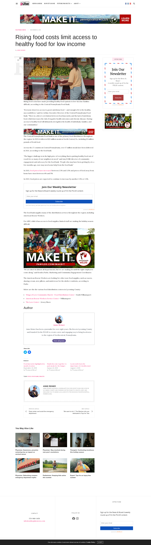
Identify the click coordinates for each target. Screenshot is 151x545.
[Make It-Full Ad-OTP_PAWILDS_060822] (118, 121)
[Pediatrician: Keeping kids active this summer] (55, 465)
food (29, 376)
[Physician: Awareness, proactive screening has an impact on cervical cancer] (27, 440)
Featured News (20, 30)
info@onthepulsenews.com (34, 521)
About (76, 3)
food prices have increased (40, 171)
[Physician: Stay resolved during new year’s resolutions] (55, 440)
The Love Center (32, 302)
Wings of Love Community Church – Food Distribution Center (50, 295)
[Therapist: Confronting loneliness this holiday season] (82, 440)
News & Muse (37, 3)
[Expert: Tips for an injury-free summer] (82, 465)
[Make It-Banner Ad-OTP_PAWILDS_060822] (75, 19)
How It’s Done (49, 3)
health (41, 376)
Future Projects (63, 3)
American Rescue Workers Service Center (42, 298)
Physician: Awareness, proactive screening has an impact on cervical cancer (26, 452)
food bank (35, 376)
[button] (59, 78)
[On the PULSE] (25, 4)
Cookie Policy (90, 542)
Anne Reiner (21, 50)
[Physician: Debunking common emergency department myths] (27, 465)
